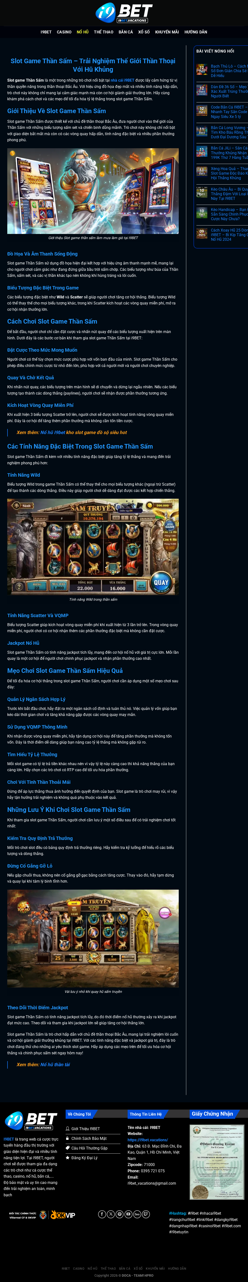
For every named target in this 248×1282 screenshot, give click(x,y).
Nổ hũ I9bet (52, 432)
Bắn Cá (126, 32)
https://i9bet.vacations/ (148, 1140)
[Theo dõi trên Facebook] (102, 1214)
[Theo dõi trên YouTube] (128, 1214)
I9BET (46, 32)
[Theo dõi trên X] (111, 1214)
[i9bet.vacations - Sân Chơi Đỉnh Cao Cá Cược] (124, 12)
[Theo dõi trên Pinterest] (120, 1214)
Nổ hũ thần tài (55, 1064)
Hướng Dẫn (196, 32)
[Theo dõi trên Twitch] (146, 1214)
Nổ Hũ (83, 32)
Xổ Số (144, 32)
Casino (64, 32)
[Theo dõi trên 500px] (137, 1214)
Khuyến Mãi (167, 32)
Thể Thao (103, 32)
